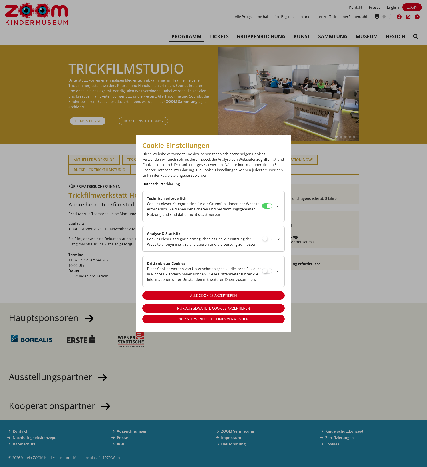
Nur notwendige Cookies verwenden (213, 319)
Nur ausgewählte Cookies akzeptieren (213, 308)
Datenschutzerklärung (161, 184)
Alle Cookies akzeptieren (213, 295)
